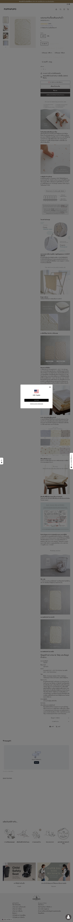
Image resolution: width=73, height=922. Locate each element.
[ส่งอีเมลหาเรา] (68, 917)
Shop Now (36, 400)
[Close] (50, 387)
